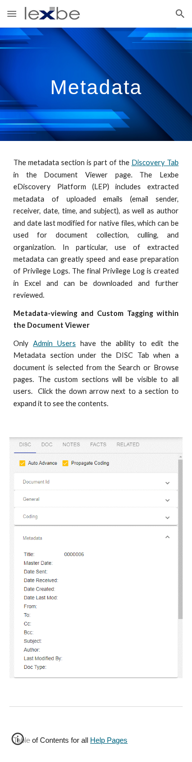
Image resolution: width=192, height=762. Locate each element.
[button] (12, 13)
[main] (96, 84)
